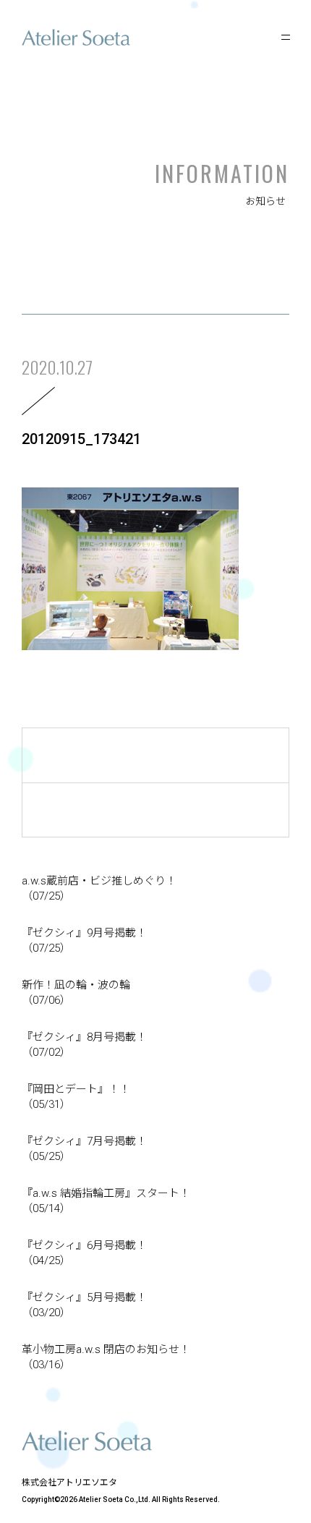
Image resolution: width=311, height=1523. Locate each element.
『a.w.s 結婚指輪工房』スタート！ (106, 1201)
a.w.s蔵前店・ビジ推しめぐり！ (99, 888)
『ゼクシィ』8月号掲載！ (84, 1045)
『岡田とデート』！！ (76, 1097)
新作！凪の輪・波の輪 (76, 992)
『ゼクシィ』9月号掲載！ (84, 940)
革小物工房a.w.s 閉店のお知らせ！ (106, 1357)
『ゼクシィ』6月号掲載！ (84, 1253)
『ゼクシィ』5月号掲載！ (84, 1305)
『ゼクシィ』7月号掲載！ (84, 1149)
